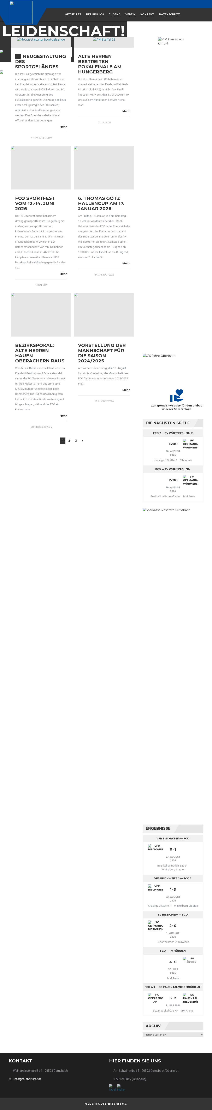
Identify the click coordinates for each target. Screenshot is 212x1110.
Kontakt (147, 14)
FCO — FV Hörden (173, 950)
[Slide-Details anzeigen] (173, 192)
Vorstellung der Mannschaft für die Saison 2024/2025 (102, 353)
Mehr (63, 126)
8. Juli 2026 (173, 1005)
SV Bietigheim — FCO (173, 914)
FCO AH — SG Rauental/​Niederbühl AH (173, 987)
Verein (130, 14)
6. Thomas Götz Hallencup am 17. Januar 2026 (101, 203)
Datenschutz (169, 14)
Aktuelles (73, 14)
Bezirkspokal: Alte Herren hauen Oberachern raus (39, 353)
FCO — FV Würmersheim (172, 469)
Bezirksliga (95, 14)
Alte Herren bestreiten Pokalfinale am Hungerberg (100, 64)
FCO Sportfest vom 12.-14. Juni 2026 (35, 203)
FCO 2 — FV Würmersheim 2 (173, 433)
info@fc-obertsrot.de (28, 1079)
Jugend (114, 14)
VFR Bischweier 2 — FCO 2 (173, 878)
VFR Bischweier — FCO (173, 838)
